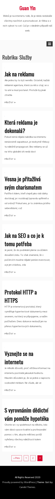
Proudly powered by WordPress (18, 482)
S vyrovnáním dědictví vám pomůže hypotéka (27, 414)
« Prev (16, 458)
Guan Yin (27, 8)
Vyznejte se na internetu (19, 357)
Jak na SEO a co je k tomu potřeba (24, 239)
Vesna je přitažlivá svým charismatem (23, 183)
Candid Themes (27, 487)
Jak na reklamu (19, 74)
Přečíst (9, 102)
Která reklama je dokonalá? (21, 126)
